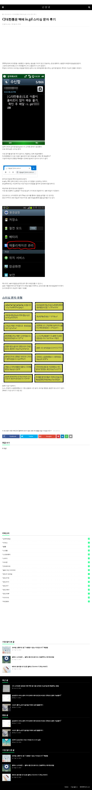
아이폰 (46, 562)
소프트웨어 (46, 554)
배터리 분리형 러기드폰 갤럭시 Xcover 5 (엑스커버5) (29, 666)
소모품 (46, 550)
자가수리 (46, 597)
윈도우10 (46, 578)
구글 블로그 (74, 787)
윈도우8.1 (46, 590)
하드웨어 (46, 601)
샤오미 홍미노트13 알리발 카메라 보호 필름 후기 (27, 705)
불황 (46, 546)
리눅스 (46, 543)
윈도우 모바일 (46, 574)
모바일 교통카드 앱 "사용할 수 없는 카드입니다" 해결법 (30, 647)
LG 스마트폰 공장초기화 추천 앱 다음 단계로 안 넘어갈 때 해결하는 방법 (35, 686)
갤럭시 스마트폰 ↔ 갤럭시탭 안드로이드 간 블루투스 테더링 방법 (33, 657)
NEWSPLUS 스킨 (85, 787)
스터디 (46, 558)
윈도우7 (46, 586)
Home (66, 787)
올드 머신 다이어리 (46, 570)
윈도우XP (46, 593)
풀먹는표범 (7, 24)
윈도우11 (46, 582)
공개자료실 (46, 539)
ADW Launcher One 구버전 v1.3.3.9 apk (26, 740)
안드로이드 (8, 14)
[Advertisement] (46, 44)
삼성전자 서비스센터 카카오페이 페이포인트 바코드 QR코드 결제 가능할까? (36, 695)
